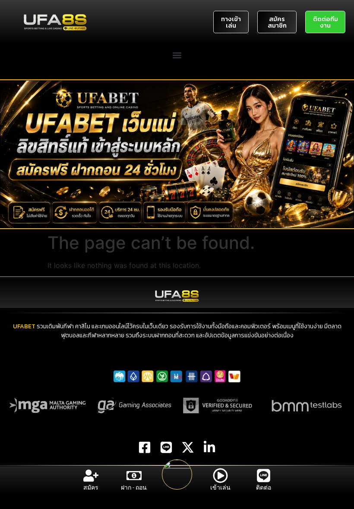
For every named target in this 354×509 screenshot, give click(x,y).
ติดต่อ (263, 487)
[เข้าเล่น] (220, 475)
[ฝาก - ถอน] (134, 475)
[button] (177, 55)
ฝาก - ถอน (134, 487)
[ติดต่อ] (263, 475)
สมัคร (90, 487)
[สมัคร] (90, 475)
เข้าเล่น (220, 487)
